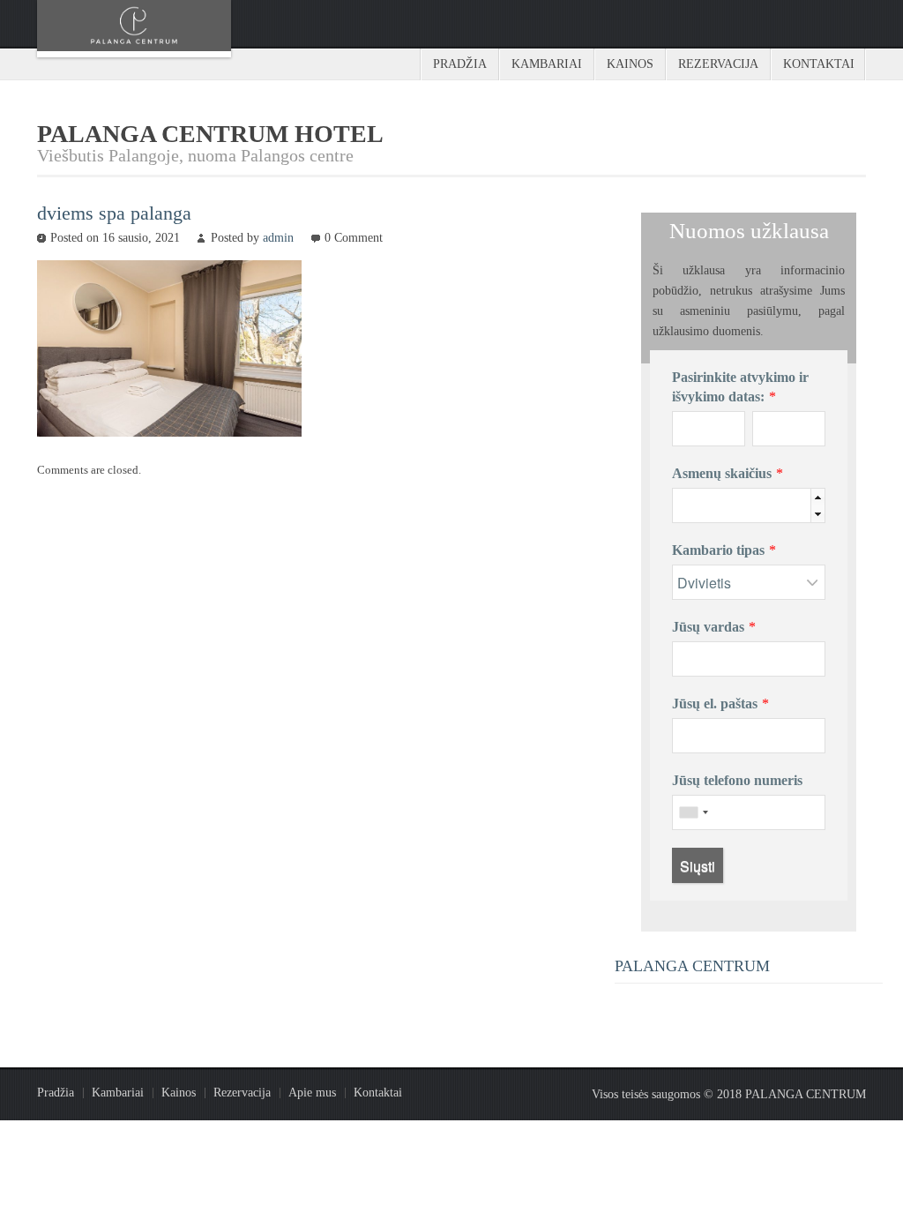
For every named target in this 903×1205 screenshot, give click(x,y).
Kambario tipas (718, 550)
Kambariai (546, 64)
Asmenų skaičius (722, 473)
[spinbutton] (775, 506)
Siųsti (697, 866)
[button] (817, 497)
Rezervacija (718, 64)
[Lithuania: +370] (693, 812)
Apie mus (312, 1092)
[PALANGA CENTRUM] (134, 28)
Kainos (630, 64)
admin (278, 237)
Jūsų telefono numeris (737, 780)
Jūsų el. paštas (714, 703)
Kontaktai (818, 64)
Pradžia (460, 64)
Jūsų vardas (708, 626)
